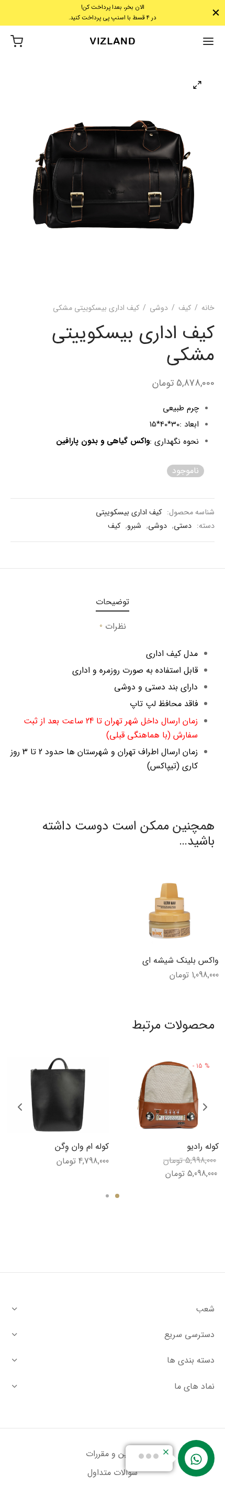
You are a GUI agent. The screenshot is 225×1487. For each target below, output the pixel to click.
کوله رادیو (203, 1147)
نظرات (112, 626)
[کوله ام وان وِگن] (58, 1095)
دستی (183, 526)
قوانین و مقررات (112, 1453)
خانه (208, 308)
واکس (140, 441)
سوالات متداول (112, 1472)
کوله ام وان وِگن (82, 1147)
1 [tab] (117, 1196)
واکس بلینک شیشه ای (180, 960)
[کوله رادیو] (168, 1095)
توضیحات (112, 601)
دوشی (159, 308)
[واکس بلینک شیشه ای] (169, 910)
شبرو (134, 526)
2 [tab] (107, 1195)
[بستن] (216, 13)
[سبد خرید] (16, 41)
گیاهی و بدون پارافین (92, 441)
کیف (184, 308)
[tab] (112, 602)
